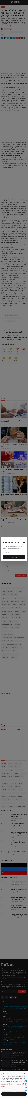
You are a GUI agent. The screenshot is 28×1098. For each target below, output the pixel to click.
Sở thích (7, 1090)
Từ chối (21, 1090)
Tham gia (14, 557)
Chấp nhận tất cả (14, 1094)
